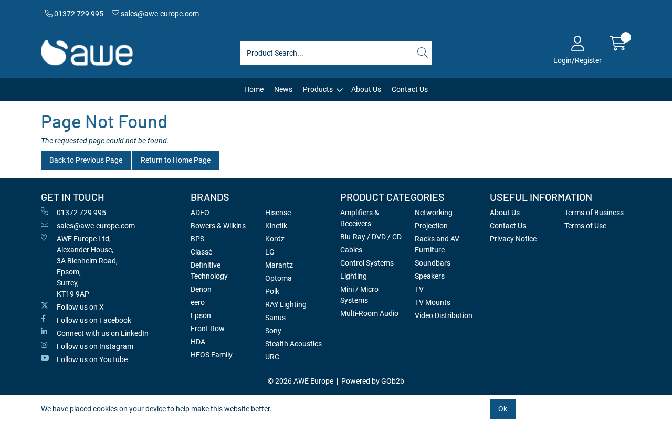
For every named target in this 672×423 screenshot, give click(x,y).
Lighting (353, 276)
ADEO (200, 212)
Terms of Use (585, 225)
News (283, 89)
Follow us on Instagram (95, 346)
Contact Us (410, 89)
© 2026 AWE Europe (300, 381)
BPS (197, 239)
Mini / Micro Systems (359, 294)
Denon (201, 289)
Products (318, 89)
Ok (502, 409)
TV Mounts (432, 302)
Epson (201, 315)
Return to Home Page (176, 160)
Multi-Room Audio (369, 313)
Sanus (275, 317)
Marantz (279, 265)
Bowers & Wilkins (218, 225)
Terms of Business (594, 212)
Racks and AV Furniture (437, 244)
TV (419, 289)
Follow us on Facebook (94, 320)
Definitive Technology (209, 270)
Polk (272, 291)
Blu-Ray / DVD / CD (371, 236)
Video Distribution (443, 315)
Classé (201, 252)
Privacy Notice (513, 239)
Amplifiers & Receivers (359, 218)
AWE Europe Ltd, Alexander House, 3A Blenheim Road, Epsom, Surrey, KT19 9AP (87, 266)
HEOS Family (212, 355)
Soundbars (432, 263)
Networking (434, 212)
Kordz (275, 239)
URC (272, 357)
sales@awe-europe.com (159, 13)
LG (270, 252)
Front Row (208, 328)
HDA (198, 341)
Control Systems (367, 263)
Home (254, 89)
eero (198, 302)
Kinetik (276, 225)
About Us (366, 89)
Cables (351, 250)
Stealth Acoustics (293, 344)
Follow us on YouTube (92, 359)
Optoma (278, 278)
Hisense (278, 212)
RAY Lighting (286, 304)
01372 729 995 (77, 13)
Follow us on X (80, 307)
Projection (431, 225)
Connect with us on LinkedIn (103, 333)
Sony (273, 330)
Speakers (430, 276)
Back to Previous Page (85, 160)
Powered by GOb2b (372, 381)
